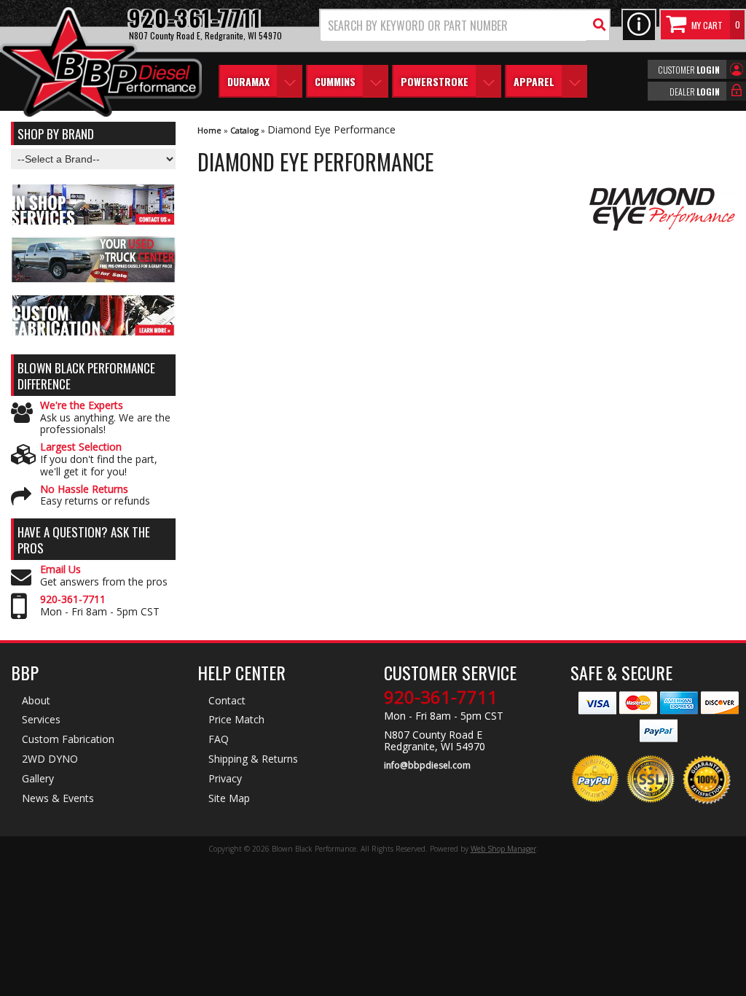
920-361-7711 (73, 600)
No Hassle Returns (84, 489)
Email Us (60, 570)
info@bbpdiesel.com (427, 765)
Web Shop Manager (503, 849)
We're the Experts (81, 406)
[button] (464, 25)
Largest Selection (81, 447)
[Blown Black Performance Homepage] (101, 63)
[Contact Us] (638, 25)
